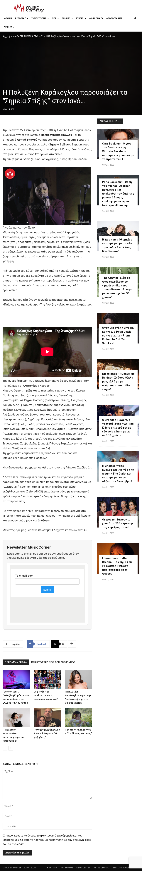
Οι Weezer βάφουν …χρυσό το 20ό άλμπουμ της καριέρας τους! (117, 523)
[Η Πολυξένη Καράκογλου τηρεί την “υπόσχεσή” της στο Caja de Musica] (78, 679)
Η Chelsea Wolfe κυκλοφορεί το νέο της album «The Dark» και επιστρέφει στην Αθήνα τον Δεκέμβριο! (118, 473)
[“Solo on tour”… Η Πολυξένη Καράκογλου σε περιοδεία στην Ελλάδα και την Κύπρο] (16, 679)
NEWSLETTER (83, 867)
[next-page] (11, 748)
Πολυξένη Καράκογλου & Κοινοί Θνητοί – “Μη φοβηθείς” (47, 733)
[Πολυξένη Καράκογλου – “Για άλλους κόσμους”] (78, 717)
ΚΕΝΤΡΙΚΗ (52, 867)
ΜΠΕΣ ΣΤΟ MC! (101, 867)
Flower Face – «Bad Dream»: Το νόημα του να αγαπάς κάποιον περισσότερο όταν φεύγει (117, 565)
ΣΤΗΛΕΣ (80, 18)
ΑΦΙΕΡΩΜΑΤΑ (96, 18)
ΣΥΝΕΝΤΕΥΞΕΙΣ (38, 18)
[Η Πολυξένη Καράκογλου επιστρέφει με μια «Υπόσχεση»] (16, 717)
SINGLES (66, 18)
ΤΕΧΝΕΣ (8, 27)
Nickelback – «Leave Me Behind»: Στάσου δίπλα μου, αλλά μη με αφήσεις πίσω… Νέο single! (118, 381)
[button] (135, 18)
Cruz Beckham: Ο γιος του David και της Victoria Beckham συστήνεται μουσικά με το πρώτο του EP (118, 151)
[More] (72, 644)
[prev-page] (5, 748)
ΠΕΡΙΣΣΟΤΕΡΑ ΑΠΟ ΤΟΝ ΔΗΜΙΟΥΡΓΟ (53, 662)
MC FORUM (67, 867)
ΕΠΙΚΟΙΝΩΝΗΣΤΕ (122, 867)
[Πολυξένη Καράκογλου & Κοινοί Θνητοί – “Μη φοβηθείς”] (47, 717)
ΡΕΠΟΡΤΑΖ (20, 18)
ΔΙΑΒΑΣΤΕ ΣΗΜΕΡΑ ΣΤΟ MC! (28, 36)
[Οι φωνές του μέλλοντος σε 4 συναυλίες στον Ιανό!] (47, 679)
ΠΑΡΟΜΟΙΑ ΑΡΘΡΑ (16, 662)
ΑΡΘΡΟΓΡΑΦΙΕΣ (114, 18)
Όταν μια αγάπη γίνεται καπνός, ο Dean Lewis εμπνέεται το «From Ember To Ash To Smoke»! (118, 335)
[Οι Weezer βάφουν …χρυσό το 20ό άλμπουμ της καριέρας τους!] (118, 512)
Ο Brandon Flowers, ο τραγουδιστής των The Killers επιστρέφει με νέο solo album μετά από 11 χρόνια (118, 427)
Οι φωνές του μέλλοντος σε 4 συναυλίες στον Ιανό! (46, 695)
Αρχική (6, 36)
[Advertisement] (96, 8)
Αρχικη (8, 18)
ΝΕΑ (54, 18)
